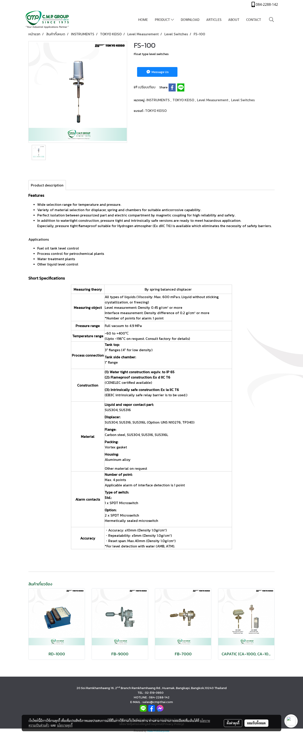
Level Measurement (213, 100)
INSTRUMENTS (158, 100)
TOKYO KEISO (184, 100)
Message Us (160, 72)
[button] (271, 19)
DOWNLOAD (190, 19)
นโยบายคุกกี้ (65, 725)
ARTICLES (213, 19)
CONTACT (253, 19)
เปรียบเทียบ (146, 87)
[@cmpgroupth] (143, 707)
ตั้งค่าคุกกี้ (233, 723)
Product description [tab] (47, 185)
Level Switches (243, 100)
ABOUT (233, 19)
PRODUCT (163, 19)
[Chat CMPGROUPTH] (160, 707)
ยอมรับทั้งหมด (256, 723)
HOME (143, 19)
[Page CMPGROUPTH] (151, 707)
